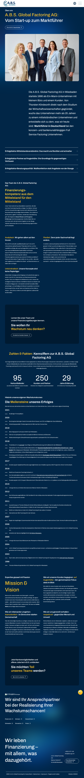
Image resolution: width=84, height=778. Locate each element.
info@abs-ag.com (69, 753)
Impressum (44, 774)
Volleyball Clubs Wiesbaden (66, 557)
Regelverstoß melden (54, 774)
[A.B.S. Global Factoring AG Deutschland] (9, 3)
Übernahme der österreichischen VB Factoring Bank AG (51, 475)
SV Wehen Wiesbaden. (36, 533)
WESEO (75, 774)
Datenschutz (36, 774)
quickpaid (21, 445)
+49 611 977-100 (69, 751)
